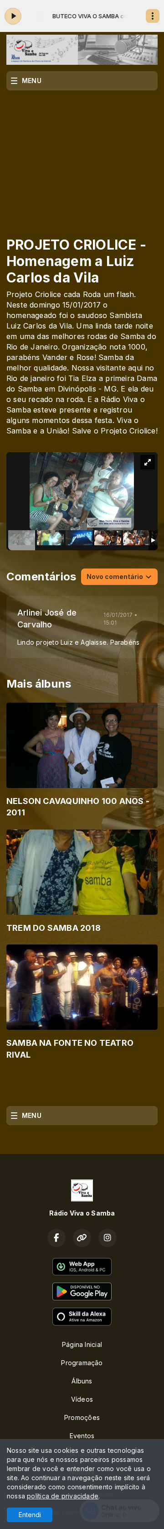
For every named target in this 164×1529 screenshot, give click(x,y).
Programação (81, 1363)
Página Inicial (82, 1344)
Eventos (82, 1436)
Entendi (30, 1515)
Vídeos (82, 1399)
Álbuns (82, 1381)
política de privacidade (62, 1496)
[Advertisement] (82, 157)
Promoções (82, 1417)
